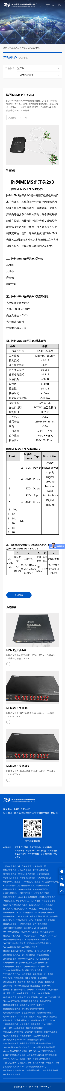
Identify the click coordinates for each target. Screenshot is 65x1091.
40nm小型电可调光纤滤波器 (15, 1051)
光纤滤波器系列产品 (35, 1039)
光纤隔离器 (26, 974)
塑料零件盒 (41, 850)
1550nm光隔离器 (21, 985)
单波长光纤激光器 (27, 878)
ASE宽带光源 (52, 989)
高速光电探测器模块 (34, 1028)
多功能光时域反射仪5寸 (36, 1066)
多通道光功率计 (24, 1062)
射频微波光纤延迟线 (11, 1012)
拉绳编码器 (19, 850)
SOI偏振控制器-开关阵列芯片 (39, 943)
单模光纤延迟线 (9, 889)
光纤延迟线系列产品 (50, 881)
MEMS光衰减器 (35, 920)
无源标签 (53, 1016)
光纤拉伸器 (19, 978)
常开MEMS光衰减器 (29, 931)
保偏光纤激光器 (43, 874)
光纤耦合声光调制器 (35, 1055)
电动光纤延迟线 (24, 889)
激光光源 (31, 989)
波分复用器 (48, 974)
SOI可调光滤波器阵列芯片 (14, 943)
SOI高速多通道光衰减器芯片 (37, 939)
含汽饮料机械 (33, 854)
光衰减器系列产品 (37, 916)
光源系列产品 (20, 989)
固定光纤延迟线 (9, 897)
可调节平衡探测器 (10, 1035)
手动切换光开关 (48, 901)
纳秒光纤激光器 (9, 870)
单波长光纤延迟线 (40, 889)
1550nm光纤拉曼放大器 (13, 970)
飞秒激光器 (26, 866)
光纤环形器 (8, 985)
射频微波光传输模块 (44, 1012)
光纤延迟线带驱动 (41, 893)
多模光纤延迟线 (25, 893)
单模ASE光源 (45, 1001)
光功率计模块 (25, 1059)
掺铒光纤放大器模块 (33, 970)
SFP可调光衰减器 (40, 924)
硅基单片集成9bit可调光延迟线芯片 (18, 951)
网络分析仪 (30, 850)
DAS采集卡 (22, 1016)
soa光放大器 (43, 966)
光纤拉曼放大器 (42, 958)
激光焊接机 (47, 847)
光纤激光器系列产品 (11, 866)
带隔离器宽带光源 (10, 1005)
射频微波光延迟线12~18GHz (43, 1020)
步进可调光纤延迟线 (46, 897)
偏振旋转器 (42, 978)
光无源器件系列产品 (11, 974)
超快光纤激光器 (39, 866)
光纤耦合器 (31, 981)
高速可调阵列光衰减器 (12, 928)
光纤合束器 (8, 989)
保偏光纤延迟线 (28, 885)
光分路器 (22, 981)
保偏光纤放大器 (43, 954)
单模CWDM (46, 985)
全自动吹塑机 (46, 854)
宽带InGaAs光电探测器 (13, 1032)
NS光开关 (33, 908)
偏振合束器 (50, 981)
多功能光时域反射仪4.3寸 (14, 1070)
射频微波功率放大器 (11, 1008)
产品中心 (13, 48)
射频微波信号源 (28, 1012)
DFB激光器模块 (43, 993)
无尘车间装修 (35, 847)
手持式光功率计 (9, 1062)
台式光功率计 (38, 1062)
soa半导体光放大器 (26, 958)
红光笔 (32, 993)
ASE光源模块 (32, 997)
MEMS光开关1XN (10, 912)
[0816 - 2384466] (62, 878)
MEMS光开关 (34, 48)
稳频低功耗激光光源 (29, 1001)
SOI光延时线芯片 (29, 935)
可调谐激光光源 (9, 997)
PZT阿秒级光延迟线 (11, 885)
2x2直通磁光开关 (46, 908)
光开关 (23, 48)
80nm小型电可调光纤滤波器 (43, 1047)
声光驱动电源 (51, 1055)
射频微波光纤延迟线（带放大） (16, 1020)
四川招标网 (52, 850)
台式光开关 (8, 908)
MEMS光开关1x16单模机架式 (15, 916)
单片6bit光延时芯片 (43, 951)
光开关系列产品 (22, 901)
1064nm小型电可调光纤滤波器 (16, 1047)
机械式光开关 (34, 904)
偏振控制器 (37, 974)
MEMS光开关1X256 (28, 912)
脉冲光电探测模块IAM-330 (14, 1039)
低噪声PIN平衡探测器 (33, 1032)
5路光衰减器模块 (47, 931)
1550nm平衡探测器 (41, 1035)
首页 (5, 48)
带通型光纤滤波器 (27, 1043)
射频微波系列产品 (27, 1005)
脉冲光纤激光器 (9, 874)
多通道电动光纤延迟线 (27, 897)
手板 (55, 854)
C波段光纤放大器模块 (12, 966)
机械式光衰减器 (9, 924)
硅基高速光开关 (20, 908)
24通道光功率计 (52, 1062)
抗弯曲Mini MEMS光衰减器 (35, 928)
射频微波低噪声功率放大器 (33, 1008)
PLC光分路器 (30, 978)
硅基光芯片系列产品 (11, 935)
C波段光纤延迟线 (10, 893)
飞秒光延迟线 (9, 901)
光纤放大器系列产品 (11, 954)
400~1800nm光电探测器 (13, 1028)
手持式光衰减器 (24, 924)
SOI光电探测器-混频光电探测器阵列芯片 (20, 947)
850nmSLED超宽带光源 (50, 997)
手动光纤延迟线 (42, 885)
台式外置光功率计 (33, 1070)
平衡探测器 (35, 1024)
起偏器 (41, 981)
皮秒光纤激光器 (24, 870)
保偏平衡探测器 (50, 1032)
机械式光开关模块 (19, 904)
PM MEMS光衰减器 (11, 931)
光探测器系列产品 (10, 1024)
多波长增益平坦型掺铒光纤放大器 (33, 962)
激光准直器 (35, 985)
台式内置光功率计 (50, 1070)
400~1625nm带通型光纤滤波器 (42, 1051)
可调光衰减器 (9, 920)
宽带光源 (22, 997)
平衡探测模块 (25, 1035)
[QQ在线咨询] (62, 871)
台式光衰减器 (49, 920)
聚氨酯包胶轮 (20, 854)
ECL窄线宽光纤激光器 (31, 881)
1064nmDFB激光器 (11, 1001)
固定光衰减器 (52, 916)
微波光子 (40, 1005)
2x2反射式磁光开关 (46, 912)
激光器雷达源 (9, 993)
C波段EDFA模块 (30, 966)
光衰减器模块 (21, 920)
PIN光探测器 (47, 1024)
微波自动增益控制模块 (38, 1016)
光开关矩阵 (35, 901)
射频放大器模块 (9, 1016)
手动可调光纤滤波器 (44, 1043)
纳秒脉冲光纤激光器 (11, 881)
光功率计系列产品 (10, 1059)
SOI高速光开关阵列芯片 (13, 939)
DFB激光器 (40, 989)
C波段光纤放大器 (10, 962)
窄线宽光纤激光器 (40, 870)
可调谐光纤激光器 (44, 878)
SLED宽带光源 (22, 993)
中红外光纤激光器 (10, 878)
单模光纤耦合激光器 (26, 874)
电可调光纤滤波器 (10, 1043)
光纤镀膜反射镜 (9, 981)
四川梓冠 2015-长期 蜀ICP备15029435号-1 (32, 1086)
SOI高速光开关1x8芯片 (47, 935)
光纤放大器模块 (9, 958)
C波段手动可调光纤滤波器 (14, 1055)
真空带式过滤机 (21, 847)
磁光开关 (7, 904)
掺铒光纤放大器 (28, 954)
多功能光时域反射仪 (41, 1059)
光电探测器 (24, 1024)
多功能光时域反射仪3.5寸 (14, 1066)
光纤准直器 (8, 978)
